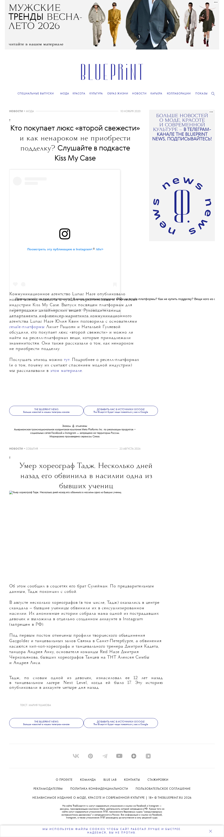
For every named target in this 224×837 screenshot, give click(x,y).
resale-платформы (27, 327)
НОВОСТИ (16, 111)
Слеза (96, 436)
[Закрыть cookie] (210, 831)
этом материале (66, 371)
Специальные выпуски (36, 93)
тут (67, 360)
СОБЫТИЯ (32, 448)
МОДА (30, 111)
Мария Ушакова (40, 705)
